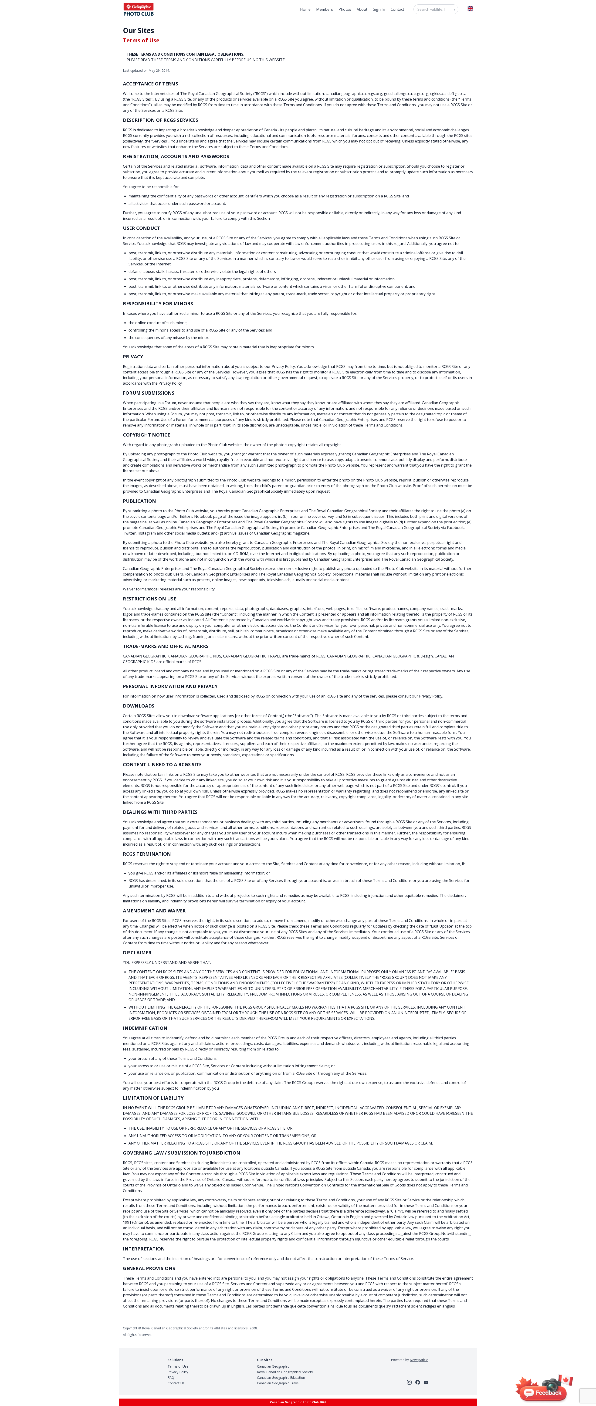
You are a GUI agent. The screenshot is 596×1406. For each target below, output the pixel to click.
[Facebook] (417, 1382)
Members (324, 9)
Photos (345, 9)
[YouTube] (426, 1382)
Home (305, 9)
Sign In (379, 9)
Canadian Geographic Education (281, 1377)
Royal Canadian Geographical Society (285, 1372)
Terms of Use (178, 1366)
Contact (397, 9)
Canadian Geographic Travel (278, 1383)
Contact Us (176, 1383)
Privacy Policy (178, 1372)
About (362, 9)
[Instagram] (409, 1382)
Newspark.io (419, 1360)
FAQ (171, 1377)
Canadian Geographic (273, 1366)
